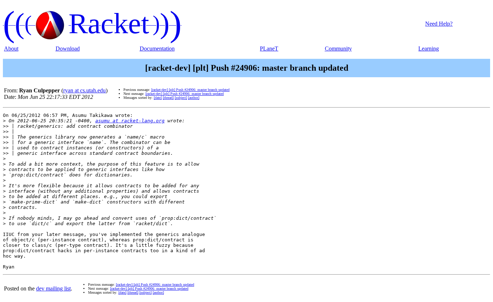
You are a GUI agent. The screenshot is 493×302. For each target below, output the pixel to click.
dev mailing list (53, 288)
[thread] (168, 98)
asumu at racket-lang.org (130, 120)
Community (338, 48)
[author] (193, 98)
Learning (428, 48)
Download (68, 48)
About (11, 48)
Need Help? (439, 24)
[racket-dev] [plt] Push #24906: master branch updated (190, 90)
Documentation (157, 48)
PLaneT (269, 48)
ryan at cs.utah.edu (84, 90)
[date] (158, 98)
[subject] (181, 98)
